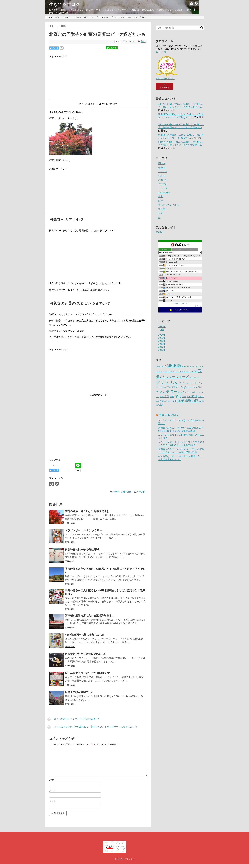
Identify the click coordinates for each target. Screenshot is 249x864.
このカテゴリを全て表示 (180, 303)
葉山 (169, 401)
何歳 (162, 397)
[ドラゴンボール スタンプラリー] (56, 536)
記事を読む (70, 523)
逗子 (180, 401)
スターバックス (195, 377)
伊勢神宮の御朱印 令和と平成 (82, 549)
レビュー (188, 392)
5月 (162, 329)
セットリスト (169, 382)
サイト (52, 801)
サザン (188, 371)
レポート (195, 392)
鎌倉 (129, 491)
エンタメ (66, 17)
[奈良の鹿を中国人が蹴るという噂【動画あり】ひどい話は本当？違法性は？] (56, 596)
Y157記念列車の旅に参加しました (85, 634)
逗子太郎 (141, 491)
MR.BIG (174, 365)
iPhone (161, 163)
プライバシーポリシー (121, 17)
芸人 (165, 401)
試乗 (174, 401)
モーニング (192, 387)
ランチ (164, 391)
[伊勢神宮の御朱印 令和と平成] (56, 555)
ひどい (197, 366)
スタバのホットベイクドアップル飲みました (77, 719)
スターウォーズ (177, 377)
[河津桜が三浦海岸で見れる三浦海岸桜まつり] (56, 621)
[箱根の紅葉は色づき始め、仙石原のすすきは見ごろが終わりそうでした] (56, 574)
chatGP (159, 232)
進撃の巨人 (193, 401)
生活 (57, 17)
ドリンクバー (187, 383)
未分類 (161, 209)
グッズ (177, 371)
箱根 (157, 401)
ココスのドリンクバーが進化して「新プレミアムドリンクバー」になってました (95, 726)
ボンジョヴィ (163, 387)
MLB (164, 366)
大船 (166, 396)
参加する (198, 306)
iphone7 (158, 366)
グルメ (49, 17)
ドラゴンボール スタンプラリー (83, 530)
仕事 (160, 196)
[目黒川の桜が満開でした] (56, 698)
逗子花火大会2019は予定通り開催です (87, 673)
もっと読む (161, 52)
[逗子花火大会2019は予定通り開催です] (56, 679)
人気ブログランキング (165, 78)
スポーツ (77, 17)
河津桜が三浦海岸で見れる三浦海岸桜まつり (91, 615)
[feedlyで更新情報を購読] (191, 3)
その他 (161, 167)
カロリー (171, 371)
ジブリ (194, 371)
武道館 (201, 397)
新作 (184, 397)
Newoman (185, 366)
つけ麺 (191, 366)
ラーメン (177, 391)
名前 (51, 780)
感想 (178, 396)
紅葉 (123, 491)
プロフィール (102, 17)
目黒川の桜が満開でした (79, 692)
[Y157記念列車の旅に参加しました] (56, 640)
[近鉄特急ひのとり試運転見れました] (56, 660)
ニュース (162, 188)
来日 (194, 396)
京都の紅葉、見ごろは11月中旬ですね (87, 511)
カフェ (165, 371)
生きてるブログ (64, 4)
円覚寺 (116, 491)
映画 (189, 397)
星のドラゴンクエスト (169, 205)
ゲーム (182, 371)
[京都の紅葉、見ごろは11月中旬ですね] (56, 517)
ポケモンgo (164, 192)
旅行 (86, 17)
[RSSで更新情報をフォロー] (196, 3)
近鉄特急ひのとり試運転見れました (85, 653)
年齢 (172, 397)
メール (52, 791)
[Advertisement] (70, 76)
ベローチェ (197, 383)
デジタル (162, 184)
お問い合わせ (140, 17)
